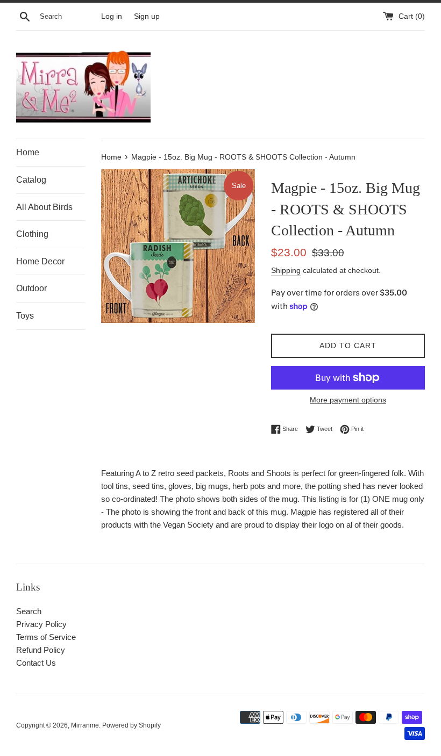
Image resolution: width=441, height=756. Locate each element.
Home (27, 152)
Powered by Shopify (131, 725)
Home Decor (40, 261)
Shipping (286, 270)
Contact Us (36, 662)
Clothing (32, 234)
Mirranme (85, 725)
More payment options (348, 399)
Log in (111, 16)
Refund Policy (40, 649)
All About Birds (44, 207)
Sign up (147, 16)
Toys (25, 315)
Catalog (31, 179)
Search (28, 611)
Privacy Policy (41, 624)
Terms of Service (46, 637)
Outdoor (31, 288)
